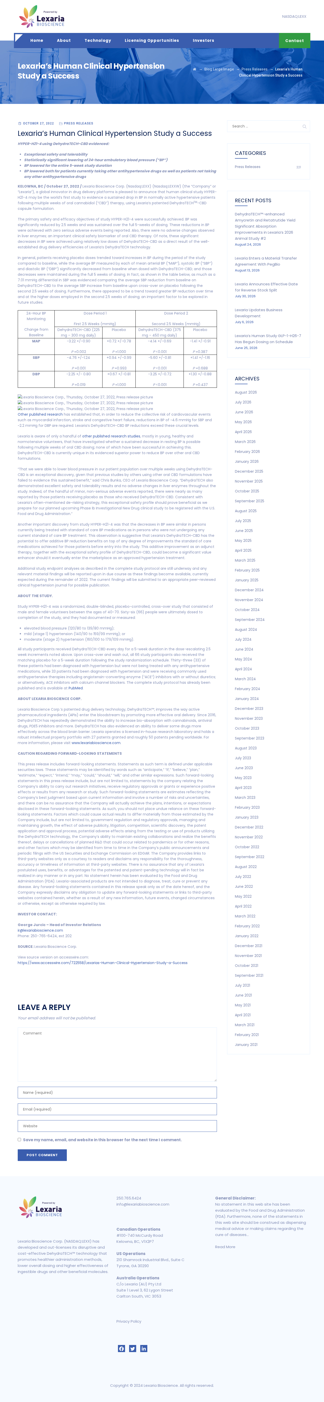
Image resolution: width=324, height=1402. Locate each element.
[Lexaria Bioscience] (42, 16)
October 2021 (246, 965)
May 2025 (243, 540)
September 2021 (249, 975)
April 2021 (243, 1015)
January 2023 (246, 817)
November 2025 (249, 481)
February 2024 (247, 688)
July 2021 (242, 985)
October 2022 (247, 847)
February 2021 (247, 1034)
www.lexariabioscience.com (96, 742)
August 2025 (246, 510)
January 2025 (246, 580)
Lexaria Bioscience (161, 1385)
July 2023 (243, 758)
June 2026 (244, 412)
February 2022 (247, 926)
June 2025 (244, 530)
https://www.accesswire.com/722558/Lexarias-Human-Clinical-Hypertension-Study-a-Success (103, 962)
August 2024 (246, 629)
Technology (98, 40)
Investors (203, 40)
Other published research (40, 414)
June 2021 (243, 995)
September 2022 (249, 856)
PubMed (76, 688)
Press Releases (78, 123)
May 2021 (243, 1005)
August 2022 (246, 866)
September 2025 (249, 501)
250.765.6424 (128, 1198)
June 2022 (244, 886)
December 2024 (249, 590)
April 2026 (243, 431)
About (64, 40)
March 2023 (245, 797)
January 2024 (247, 698)
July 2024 (243, 639)
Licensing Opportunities (152, 40)
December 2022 (249, 827)
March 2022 (245, 916)
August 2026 (246, 392)
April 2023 (243, 787)
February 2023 (247, 807)
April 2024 (243, 669)
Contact (294, 40)
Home (36, 40)
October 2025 (247, 491)
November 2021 (248, 955)
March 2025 (245, 560)
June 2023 (244, 767)
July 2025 (243, 520)
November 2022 (249, 837)
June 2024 (244, 649)
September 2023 (249, 738)
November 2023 (249, 718)
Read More (225, 1246)
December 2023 (249, 708)
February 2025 (247, 570)
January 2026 (247, 461)
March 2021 (244, 1024)
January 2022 (246, 935)
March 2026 (245, 441)
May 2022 (243, 896)
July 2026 (243, 402)
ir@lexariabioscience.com (40, 930)
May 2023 (243, 777)
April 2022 (243, 906)
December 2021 (248, 945)
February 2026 (247, 451)
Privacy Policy (128, 1321)
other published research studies (111, 436)
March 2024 (245, 678)
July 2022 (243, 876)
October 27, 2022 (38, 123)
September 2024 (250, 619)
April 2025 (243, 550)
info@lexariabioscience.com (142, 1204)
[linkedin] (143, 1348)
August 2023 (246, 748)
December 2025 (249, 471)
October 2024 (247, 609)
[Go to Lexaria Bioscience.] (194, 69)
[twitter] (132, 1348)
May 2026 (243, 422)
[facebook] (121, 1348)
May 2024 (243, 659)
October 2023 (247, 728)
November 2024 (249, 599)
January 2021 (246, 1044)
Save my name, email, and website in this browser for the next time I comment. (102, 1139)
